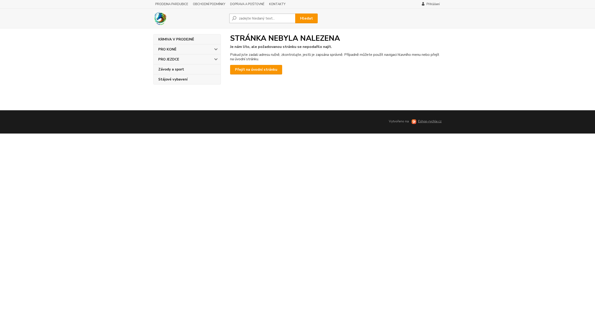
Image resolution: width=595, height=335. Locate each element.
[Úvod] (189, 18)
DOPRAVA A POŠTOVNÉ (247, 4)
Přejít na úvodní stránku (256, 69)
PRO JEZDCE (168, 59)
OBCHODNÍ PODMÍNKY (209, 4)
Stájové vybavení (173, 79)
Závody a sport (171, 69)
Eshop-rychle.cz (430, 121)
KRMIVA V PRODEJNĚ (176, 39)
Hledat (306, 18)
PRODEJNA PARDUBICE (171, 4)
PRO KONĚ (167, 49)
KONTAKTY (277, 4)
